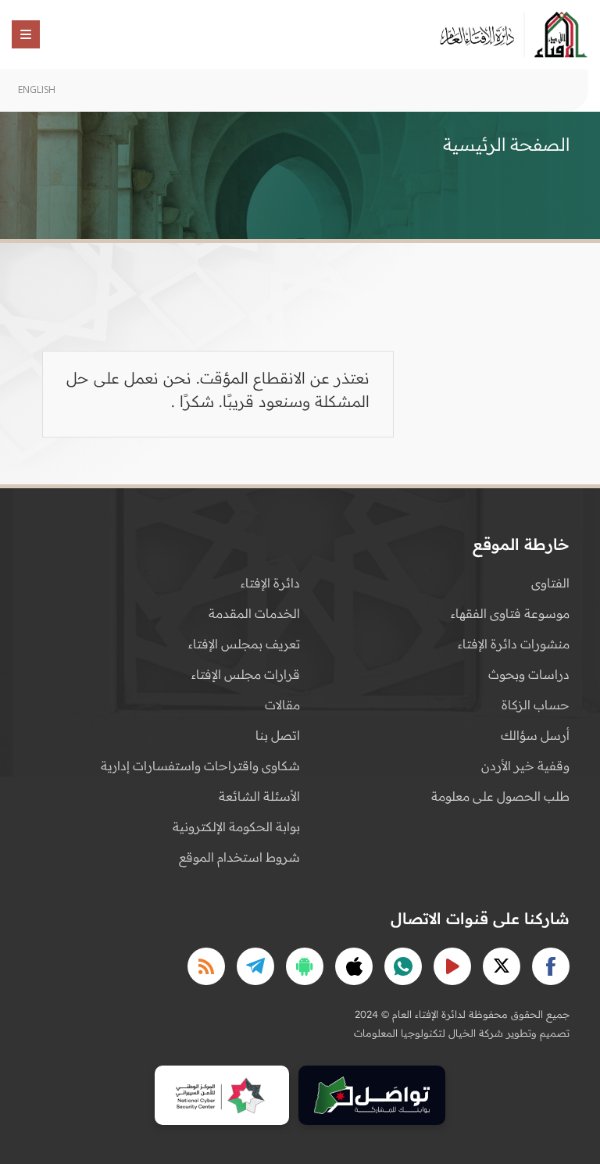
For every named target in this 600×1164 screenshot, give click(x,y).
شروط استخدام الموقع (239, 857)
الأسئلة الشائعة (259, 796)
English (36, 89)
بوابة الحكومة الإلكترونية (236, 826)
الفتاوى (550, 583)
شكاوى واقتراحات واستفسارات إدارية (200, 765)
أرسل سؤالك (535, 735)
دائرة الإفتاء (270, 583)
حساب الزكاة (536, 704)
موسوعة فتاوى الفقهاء (510, 613)
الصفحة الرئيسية (506, 144)
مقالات (282, 704)
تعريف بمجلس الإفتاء (244, 644)
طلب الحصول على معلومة (500, 796)
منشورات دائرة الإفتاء (514, 644)
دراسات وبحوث (529, 674)
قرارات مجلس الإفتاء (245, 674)
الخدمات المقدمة (254, 613)
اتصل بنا (277, 735)
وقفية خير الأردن (525, 765)
